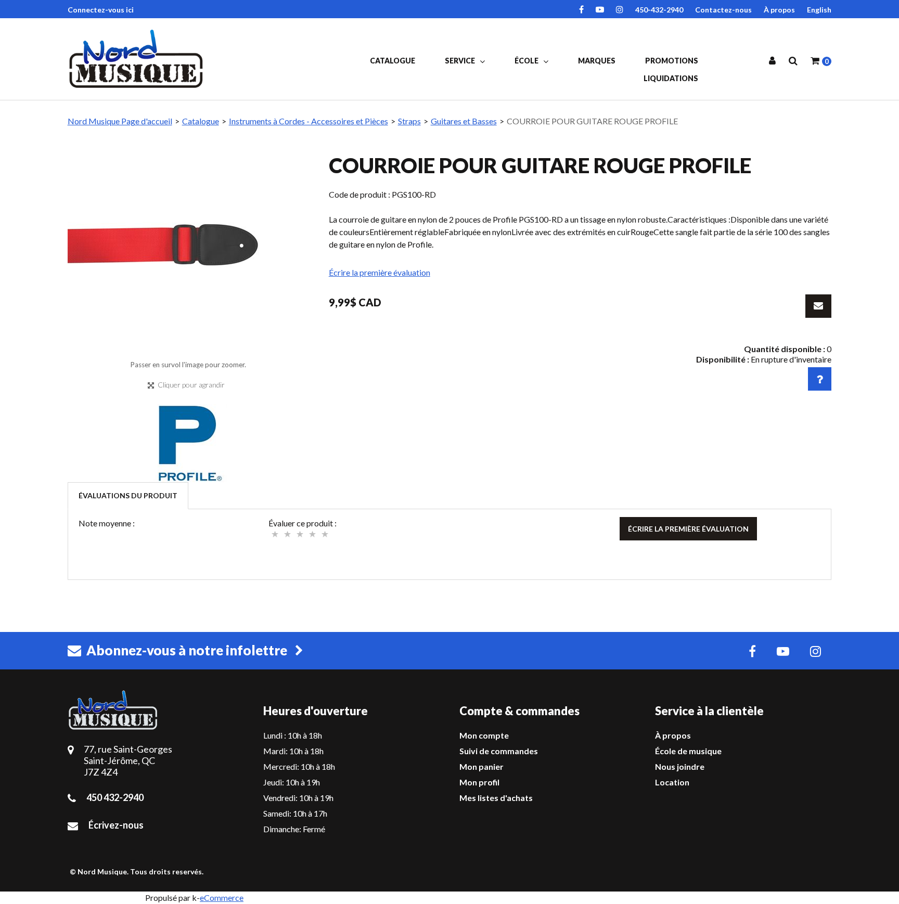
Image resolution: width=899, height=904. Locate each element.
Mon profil (479, 782)
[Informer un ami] (818, 306)
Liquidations (671, 78)
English (819, 9)
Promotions (671, 60)
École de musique (688, 751)
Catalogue (392, 60)
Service (461, 60)
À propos (779, 9)
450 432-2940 (115, 797)
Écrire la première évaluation (379, 272)
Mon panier (481, 766)
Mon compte (484, 735)
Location (672, 782)
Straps (409, 121)
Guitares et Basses (464, 121)
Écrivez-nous (116, 825)
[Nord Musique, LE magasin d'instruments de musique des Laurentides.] (138, 59)
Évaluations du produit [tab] (128, 495)
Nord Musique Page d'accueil (120, 121)
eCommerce (221, 897)
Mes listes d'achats (496, 798)
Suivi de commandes (498, 751)
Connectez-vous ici (101, 9)
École (527, 60)
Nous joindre (679, 766)
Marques (596, 60)
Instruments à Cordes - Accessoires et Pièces (308, 121)
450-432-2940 (659, 9)
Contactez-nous (723, 9)
